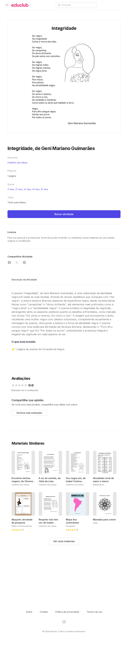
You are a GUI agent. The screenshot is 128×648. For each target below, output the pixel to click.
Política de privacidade (67, 611)
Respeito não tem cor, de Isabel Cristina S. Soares (48, 522)
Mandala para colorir (104, 519)
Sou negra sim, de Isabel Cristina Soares (76, 481)
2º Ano (19, 189)
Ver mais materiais (64, 541)
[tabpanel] (64, 76)
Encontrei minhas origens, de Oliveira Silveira (22, 481)
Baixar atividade (64, 214)
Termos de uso (94, 611)
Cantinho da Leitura (17, 162)
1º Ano (10, 189)
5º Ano (44, 189)
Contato (44, 611)
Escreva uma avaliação (29, 412)
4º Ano (36, 189)
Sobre (29, 611)
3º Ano (27, 189)
